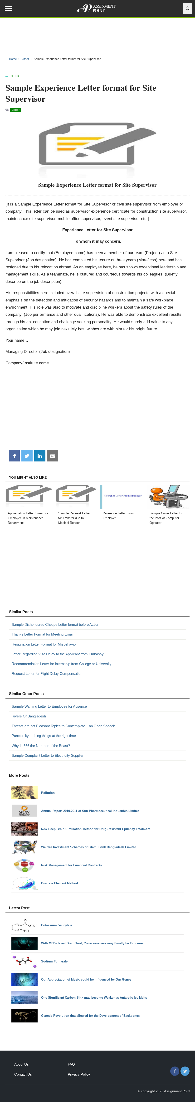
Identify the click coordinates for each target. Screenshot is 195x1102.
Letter (16, 109)
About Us (21, 1064)
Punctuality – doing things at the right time (44, 736)
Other (14, 76)
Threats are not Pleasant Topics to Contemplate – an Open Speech (63, 726)
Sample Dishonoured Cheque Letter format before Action (55, 624)
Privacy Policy (79, 1074)
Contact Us (23, 1074)
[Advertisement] (97, 35)
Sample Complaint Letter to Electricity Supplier (47, 755)
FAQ (71, 1064)
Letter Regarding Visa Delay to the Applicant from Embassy (58, 654)
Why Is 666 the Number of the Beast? (41, 746)
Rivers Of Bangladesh (29, 716)
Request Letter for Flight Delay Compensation (47, 673)
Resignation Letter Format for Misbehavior (44, 644)
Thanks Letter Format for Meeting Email (42, 634)
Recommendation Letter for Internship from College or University (62, 664)
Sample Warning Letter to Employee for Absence (49, 706)
